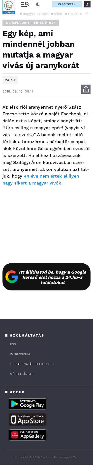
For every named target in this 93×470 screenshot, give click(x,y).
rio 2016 (75, 14)
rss (13, 344)
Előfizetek (67, 4)
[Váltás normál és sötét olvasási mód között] (38, 4)
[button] (87, 13)
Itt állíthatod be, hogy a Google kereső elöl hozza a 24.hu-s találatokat (52, 277)
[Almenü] (25, 4)
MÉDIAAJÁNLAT (21, 374)
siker (58, 14)
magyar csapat (36, 14)
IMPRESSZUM (20, 354)
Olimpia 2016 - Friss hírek (31, 23)
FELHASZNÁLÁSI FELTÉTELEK (32, 364)
